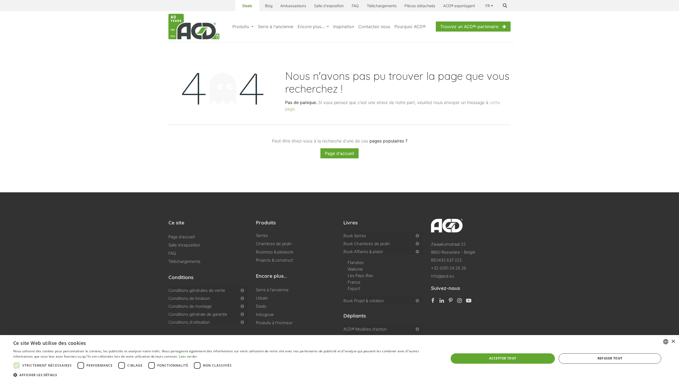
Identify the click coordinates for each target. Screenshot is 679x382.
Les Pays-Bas (360, 275)
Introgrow (265, 314)
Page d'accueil (339, 153)
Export (354, 288)
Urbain (262, 298)
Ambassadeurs (293, 5)
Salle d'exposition (329, 5)
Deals (247, 5)
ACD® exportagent (459, 5)
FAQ (355, 5)
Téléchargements (382, 5)
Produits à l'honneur (274, 322)
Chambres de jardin (274, 243)
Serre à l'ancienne (272, 289)
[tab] (208, 289)
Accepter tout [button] (502, 358)
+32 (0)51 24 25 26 (448, 268)
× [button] (673, 342)
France (354, 282)
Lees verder (188, 356)
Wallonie (355, 269)
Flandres (356, 262)
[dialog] (339, 358)
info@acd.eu (442, 276)
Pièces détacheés (419, 5)
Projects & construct (274, 260)
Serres (262, 235)
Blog (268, 5)
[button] (505, 5)
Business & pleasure (274, 251)
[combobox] (665, 341)
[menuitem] (243, 26)
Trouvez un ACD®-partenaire (469, 26)
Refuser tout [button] (610, 358)
